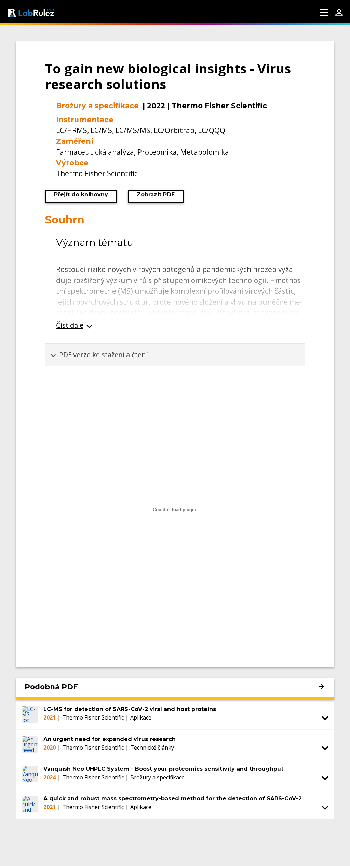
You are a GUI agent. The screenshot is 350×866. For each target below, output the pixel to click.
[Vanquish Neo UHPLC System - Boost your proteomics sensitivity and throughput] (30, 774)
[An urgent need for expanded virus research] (30, 744)
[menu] (324, 12)
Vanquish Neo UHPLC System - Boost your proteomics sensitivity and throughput (163, 769)
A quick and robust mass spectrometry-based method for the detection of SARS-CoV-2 (172, 798)
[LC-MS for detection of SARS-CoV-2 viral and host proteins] (30, 714)
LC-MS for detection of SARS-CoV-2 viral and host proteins (129, 709)
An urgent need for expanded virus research (109, 739)
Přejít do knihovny (81, 194)
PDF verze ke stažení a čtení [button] (103, 354)
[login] (339, 12)
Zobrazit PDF (156, 194)
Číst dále (69, 325)
